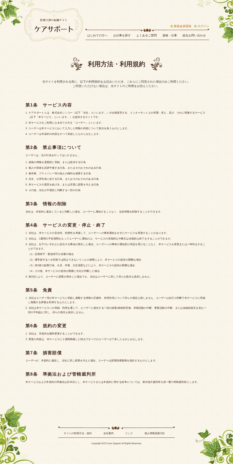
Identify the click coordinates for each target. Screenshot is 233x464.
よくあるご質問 (146, 35)
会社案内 (108, 433)
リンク (129, 433)
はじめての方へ (97, 35)
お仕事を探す (122, 35)
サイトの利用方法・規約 (78, 433)
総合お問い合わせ (194, 35)
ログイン (203, 26)
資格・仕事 (169, 35)
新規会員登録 (182, 26)
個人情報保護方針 (155, 433)
